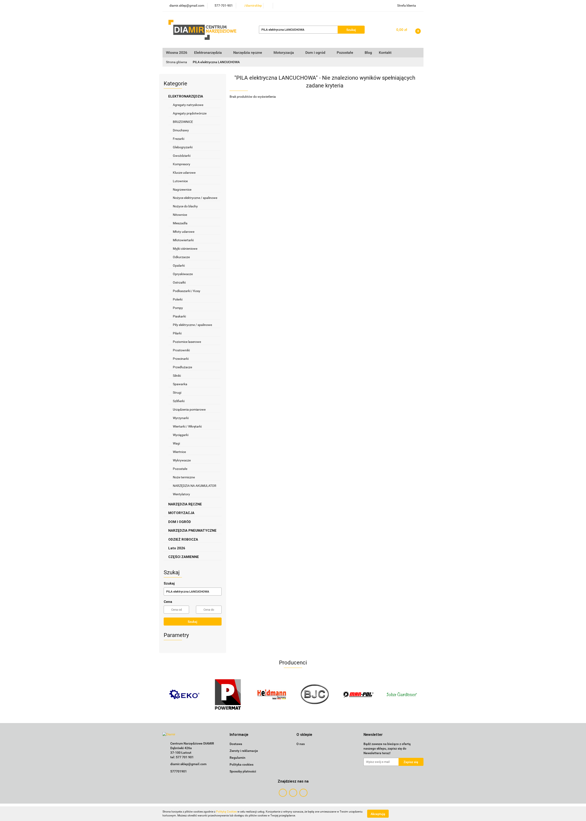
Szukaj (192, 621)
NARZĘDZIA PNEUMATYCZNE (192, 530)
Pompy (178, 308)
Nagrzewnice (182, 189)
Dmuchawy (181, 130)
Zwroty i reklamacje (244, 751)
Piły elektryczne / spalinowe (193, 325)
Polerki (177, 299)
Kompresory (182, 164)
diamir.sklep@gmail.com (188, 764)
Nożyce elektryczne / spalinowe (195, 198)
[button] (239, 735)
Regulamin (237, 757)
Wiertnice (179, 452)
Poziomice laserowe (187, 342)
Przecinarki (181, 358)
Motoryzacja (284, 52)
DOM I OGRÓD (180, 522)
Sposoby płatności (243, 771)
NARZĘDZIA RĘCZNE (185, 504)
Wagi (176, 443)
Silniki (177, 375)
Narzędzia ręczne (248, 52)
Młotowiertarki (183, 240)
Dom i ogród (315, 52)
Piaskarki (179, 316)
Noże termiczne (184, 477)
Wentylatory (181, 494)
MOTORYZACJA (181, 513)
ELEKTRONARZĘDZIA (186, 96)
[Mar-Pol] (358, 694)
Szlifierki (179, 401)
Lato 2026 (176, 548)
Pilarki (177, 333)
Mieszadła (180, 223)
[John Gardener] (401, 694)
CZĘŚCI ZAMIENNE (184, 557)
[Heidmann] (271, 694)
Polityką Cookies (226, 811)
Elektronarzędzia (208, 52)
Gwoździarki (181, 155)
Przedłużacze (182, 367)
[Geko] (184, 694)
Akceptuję (378, 814)
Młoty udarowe (183, 231)
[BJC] (314, 694)
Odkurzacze (181, 257)
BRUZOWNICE (183, 122)
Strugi (177, 392)
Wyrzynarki (181, 418)
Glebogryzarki (183, 147)
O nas (300, 744)
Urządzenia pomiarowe (189, 409)
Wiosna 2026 (176, 52)
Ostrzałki (179, 282)
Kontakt (385, 52)
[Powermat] (228, 694)
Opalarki (179, 265)
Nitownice (180, 215)
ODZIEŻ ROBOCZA (183, 539)
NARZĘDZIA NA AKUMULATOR (194, 486)
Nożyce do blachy (185, 206)
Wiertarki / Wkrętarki (187, 426)
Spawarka (180, 384)
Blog (368, 52)
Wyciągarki (180, 435)
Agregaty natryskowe (188, 105)
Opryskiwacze (183, 274)
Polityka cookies (241, 764)
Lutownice (180, 181)
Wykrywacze (182, 460)
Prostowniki (181, 350)
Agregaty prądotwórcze (189, 113)
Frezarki (179, 139)
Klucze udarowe (184, 172)
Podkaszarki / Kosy (186, 291)
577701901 (178, 771)
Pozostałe (180, 469)
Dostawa (236, 744)
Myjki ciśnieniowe (185, 248)
